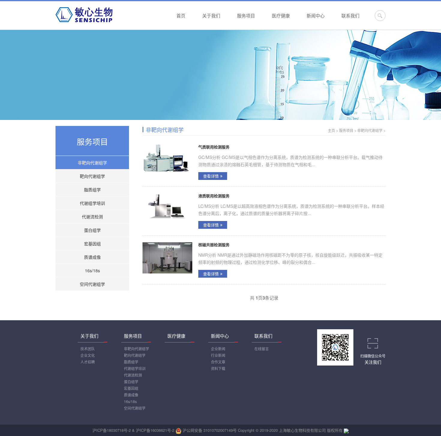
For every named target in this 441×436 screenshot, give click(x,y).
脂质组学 (92, 190)
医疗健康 (281, 15)
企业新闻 (218, 348)
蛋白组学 (92, 230)
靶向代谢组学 (92, 176)
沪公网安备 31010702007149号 (210, 430)
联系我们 (350, 15)
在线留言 (261, 348)
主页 (331, 130)
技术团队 (87, 348)
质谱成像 (92, 257)
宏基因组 (92, 243)
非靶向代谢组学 (92, 163)
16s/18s (92, 270)
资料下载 (218, 368)
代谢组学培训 (92, 203)
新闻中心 (316, 15)
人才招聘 (87, 361)
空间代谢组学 (92, 284)
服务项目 (246, 15)
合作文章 (218, 361)
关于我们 (211, 15)
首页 (180, 15)
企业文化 (87, 355)
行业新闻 (218, 355)
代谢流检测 (92, 216)
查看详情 (211, 176)
